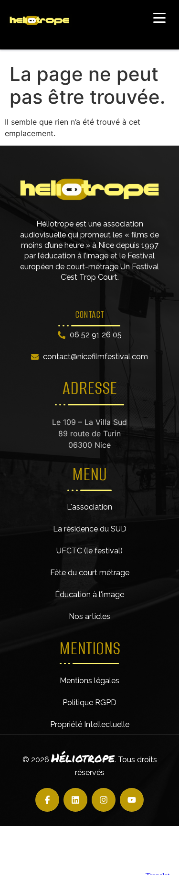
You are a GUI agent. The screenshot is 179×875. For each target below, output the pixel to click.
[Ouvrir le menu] (159, 18)
